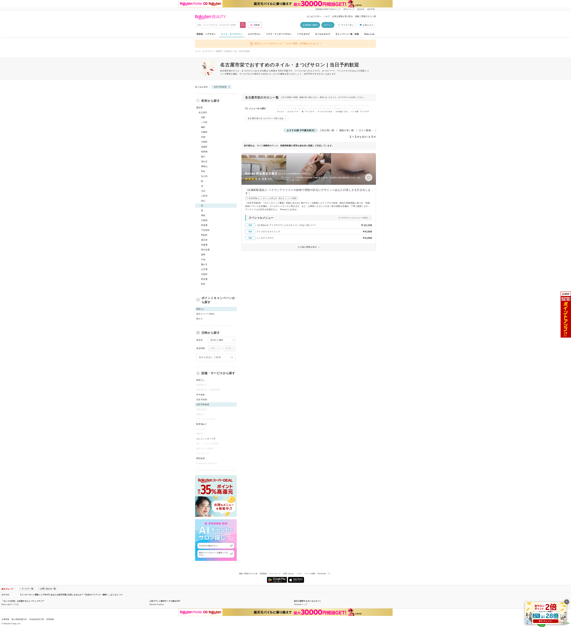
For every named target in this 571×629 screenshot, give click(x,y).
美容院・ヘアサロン (206, 34)
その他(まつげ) (341, 112)
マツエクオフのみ (324, 112)
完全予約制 (201, 399)
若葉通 (204, 225)
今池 (203, 259)
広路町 (204, 274)
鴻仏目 (204, 161)
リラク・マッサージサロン (279, 34)
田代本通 (205, 249)
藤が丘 (204, 264)
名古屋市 (228, 51)
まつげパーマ (292, 112)
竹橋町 (204, 132)
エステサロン (254, 34)
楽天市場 (370, 9)
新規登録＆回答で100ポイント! (328, 9)
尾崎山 (204, 166)
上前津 (204, 196)
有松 (203, 171)
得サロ (199, 319)
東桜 (203, 215)
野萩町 (204, 235)
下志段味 (205, 230)
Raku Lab (369, 34)
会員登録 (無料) (310, 25)
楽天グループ (348, 9)
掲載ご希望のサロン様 (365, 16)
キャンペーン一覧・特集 (347, 34)
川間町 (204, 142)
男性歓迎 (200, 458)
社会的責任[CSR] (36, 619)
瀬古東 (204, 240)
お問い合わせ (288, 574)
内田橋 (204, 151)
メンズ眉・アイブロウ (360, 112)
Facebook (322, 574)
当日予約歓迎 (220, 87)
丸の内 (204, 176)
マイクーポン (347, 25)
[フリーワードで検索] (243, 25)
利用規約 (263, 574)
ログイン (328, 25)
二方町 (204, 122)
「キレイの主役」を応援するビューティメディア (22, 601)
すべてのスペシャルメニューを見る (353, 218)
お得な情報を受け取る (342, 16)
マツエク (280, 112)
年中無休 (200, 394)
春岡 (203, 254)
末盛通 (204, 245)
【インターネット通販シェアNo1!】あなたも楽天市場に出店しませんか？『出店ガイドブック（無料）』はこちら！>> (71, 595)
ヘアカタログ (303, 34)
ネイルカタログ (322, 34)
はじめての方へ (314, 16)
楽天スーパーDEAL (205, 314)
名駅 (203, 117)
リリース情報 (309, 574)
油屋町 (204, 147)
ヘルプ (327, 16)
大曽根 (204, 220)
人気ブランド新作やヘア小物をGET (164, 601)
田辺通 (204, 279)
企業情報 (5, 619)
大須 (203, 191)
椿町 (203, 127)
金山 (203, 200)
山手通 (204, 269)
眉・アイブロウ (308, 112)
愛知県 (219, 51)
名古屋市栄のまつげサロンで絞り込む (266, 118)
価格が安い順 (346, 130)
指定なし (200, 380)
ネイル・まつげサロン (232, 34)
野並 (203, 284)
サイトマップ (274, 574)
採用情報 (50, 619)
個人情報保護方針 (19, 619)
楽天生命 (360, 9)
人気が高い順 (327, 130)
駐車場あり (201, 424)
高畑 (203, 137)
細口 (203, 156)
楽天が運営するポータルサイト (307, 601)
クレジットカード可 (206, 439)
